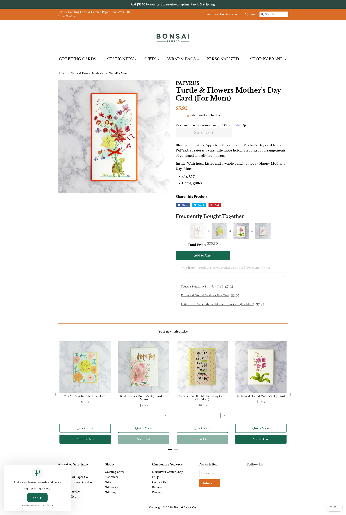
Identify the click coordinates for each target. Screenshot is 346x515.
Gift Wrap (111, 487)
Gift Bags (111, 492)
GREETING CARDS (78, 59)
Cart (252, 14)
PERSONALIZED (223, 59)
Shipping (182, 115)
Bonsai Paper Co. (185, 507)
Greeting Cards (114, 472)
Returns (157, 487)
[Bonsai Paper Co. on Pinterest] (254, 472)
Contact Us (159, 482)
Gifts (108, 482)
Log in (209, 14)
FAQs (155, 477)
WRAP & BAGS (182, 59)
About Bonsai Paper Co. (73, 477)
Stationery (111, 477)
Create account (229, 14)
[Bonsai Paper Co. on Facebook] (249, 472)
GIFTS (151, 59)
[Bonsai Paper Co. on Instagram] (260, 472)
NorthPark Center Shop (167, 472)
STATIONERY (121, 59)
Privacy (157, 492)
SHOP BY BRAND (267, 59)
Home (61, 73)
